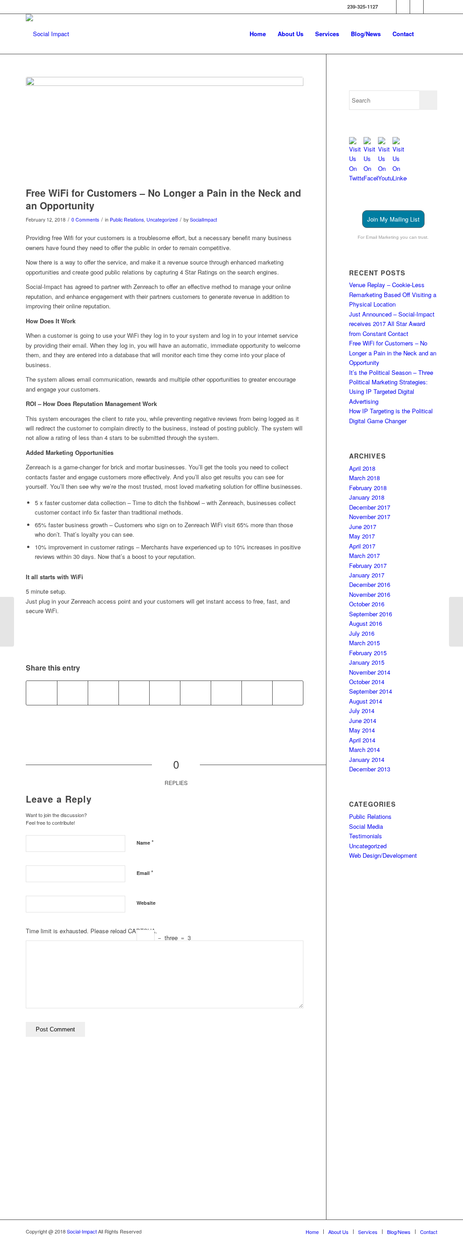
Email (145, 872)
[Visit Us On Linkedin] (399, 178)
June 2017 (362, 526)
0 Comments (85, 219)
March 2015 (364, 642)
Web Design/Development (383, 855)
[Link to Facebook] (403, 7)
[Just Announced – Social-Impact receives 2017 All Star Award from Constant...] (456, 622)
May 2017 (362, 536)
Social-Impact (82, 1231)
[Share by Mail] (288, 692)
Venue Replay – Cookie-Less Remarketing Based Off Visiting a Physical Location (392, 294)
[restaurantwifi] (164, 129)
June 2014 (362, 720)
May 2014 (362, 730)
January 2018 (366, 497)
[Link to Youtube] (416, 7)
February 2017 (368, 565)
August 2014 (365, 701)
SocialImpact (203, 219)
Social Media (366, 826)
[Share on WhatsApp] (103, 692)
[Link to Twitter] (389, 7)
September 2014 (370, 691)
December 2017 (369, 507)
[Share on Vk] (226, 692)
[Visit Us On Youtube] (385, 178)
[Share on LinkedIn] (165, 692)
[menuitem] (258, 34)
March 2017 (364, 555)
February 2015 (368, 652)
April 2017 (362, 546)
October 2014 (366, 681)
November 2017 (369, 516)
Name (145, 842)
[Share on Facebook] (41, 692)
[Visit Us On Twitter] (356, 178)
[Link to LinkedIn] (430, 7)
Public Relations (127, 219)
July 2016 (361, 633)
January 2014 (366, 759)
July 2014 (361, 710)
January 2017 (366, 575)
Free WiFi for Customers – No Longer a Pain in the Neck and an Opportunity (392, 353)
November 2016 (369, 594)
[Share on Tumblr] (195, 692)
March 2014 (364, 749)
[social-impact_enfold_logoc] (47, 34)
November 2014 (369, 672)
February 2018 (368, 487)
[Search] (428, 34)
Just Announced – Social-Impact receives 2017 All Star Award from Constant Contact (392, 324)
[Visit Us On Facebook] (371, 178)
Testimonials (365, 836)
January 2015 (366, 662)
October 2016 (366, 604)
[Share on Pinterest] (134, 692)
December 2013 (369, 769)
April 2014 (362, 740)
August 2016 (365, 623)
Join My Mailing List (393, 219)
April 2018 (362, 468)
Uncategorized (162, 219)
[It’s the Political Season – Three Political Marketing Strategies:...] (7, 622)
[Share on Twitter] (72, 692)
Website (146, 902)
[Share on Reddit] (257, 692)
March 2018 (364, 477)
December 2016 (369, 584)
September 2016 (370, 614)
